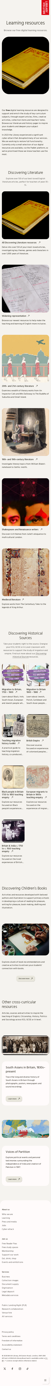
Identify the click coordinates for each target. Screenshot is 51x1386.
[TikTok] (27, 1369)
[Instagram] (20, 1369)
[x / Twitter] (5, 1369)
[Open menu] (45, 1380)
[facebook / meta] (12, 1369)
